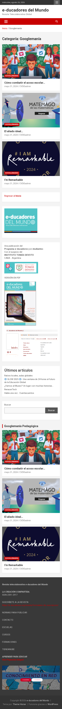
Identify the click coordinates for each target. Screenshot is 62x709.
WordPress (53, 704)
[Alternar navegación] (6, 21)
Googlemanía (11, 76)
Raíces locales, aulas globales (18, 375)
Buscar (7, 404)
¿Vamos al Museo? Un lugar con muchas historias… (28, 386)
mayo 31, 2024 (11, 86)
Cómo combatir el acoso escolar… (24, 82)
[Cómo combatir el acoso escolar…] (31, 61)
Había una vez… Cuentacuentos (19, 393)
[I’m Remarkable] (31, 158)
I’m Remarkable (13, 179)
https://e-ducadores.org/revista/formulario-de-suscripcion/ (30, 605)
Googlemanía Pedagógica (21, 426)
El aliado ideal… (13, 131)
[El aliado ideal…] (31, 110)
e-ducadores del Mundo (25, 10)
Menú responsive (57, 2)
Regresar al (12, 196)
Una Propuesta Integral (13, 659)
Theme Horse (19, 704)
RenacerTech (10, 389)
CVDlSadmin (25, 86)
